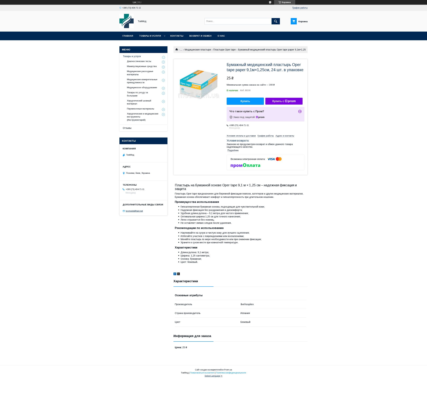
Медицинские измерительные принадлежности (142, 81)
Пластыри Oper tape (224, 49)
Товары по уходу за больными (137, 94)
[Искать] (276, 21)
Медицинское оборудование (142, 87)
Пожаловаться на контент (202, 373)
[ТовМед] (126, 27)
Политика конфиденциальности (231, 373)
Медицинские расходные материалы (140, 73)
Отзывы (127, 128)
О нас (221, 36)
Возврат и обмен (200, 36)
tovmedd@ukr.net (134, 211)
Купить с (278, 101)
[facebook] (174, 274)
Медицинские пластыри (198, 49)
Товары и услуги (150, 36)
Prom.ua (228, 370)
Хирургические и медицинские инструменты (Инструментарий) (142, 116)
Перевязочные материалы (140, 108)
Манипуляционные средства (142, 66)
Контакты (176, 36)
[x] (178, 274)
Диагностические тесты (139, 61)
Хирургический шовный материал (139, 102)
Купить (245, 101)
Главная (127, 36)
